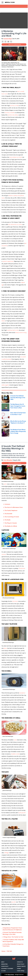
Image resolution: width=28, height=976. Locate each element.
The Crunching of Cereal (12, 517)
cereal (15, 740)
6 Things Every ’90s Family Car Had (13, 937)
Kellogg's (6, 852)
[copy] (11, 41)
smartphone (22, 693)
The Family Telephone (11, 510)
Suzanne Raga (7, 38)
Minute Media (11, 974)
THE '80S (9, 951)
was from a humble (9, 112)
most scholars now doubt (15, 157)
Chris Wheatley (7, 460)
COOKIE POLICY (4, 966)
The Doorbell (8, 513)
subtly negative (5, 385)
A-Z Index (3, 970)
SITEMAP (19, 968)
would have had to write (13, 330)
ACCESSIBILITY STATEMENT (7, 968)
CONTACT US (20, 962)
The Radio (7, 520)
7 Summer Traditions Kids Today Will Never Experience (13, 940)
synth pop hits (22, 812)
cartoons (4, 554)
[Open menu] (2, 2)
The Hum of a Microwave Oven (14, 507)
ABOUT (2, 962)
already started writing (20, 332)
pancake (14, 902)
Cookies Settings (20, 970)
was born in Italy (14, 105)
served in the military (13, 115)
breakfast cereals (15, 754)
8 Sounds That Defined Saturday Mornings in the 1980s (12, 933)
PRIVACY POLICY (20, 964)
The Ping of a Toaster (11, 523)
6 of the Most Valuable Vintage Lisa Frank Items (13, 945)
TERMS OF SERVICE (21, 966)
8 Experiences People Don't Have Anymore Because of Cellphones (12, 929)
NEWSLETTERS (4, 964)
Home (3, 951)
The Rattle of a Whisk (11, 526)
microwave (15, 601)
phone (5, 648)
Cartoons (7, 504)
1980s (5, 484)
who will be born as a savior (15, 224)
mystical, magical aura (7, 261)
